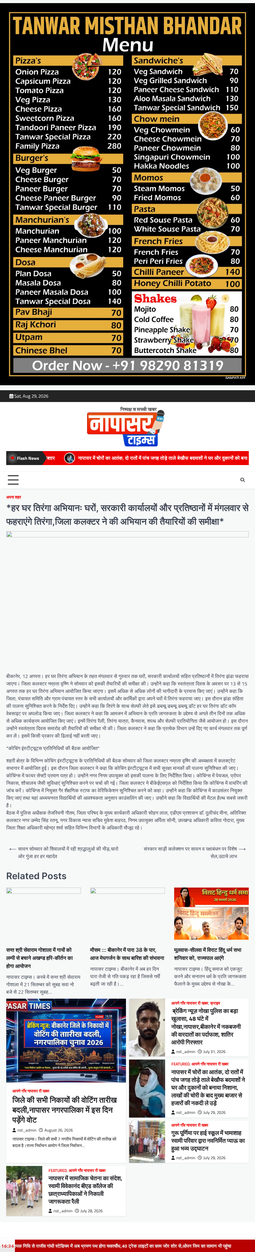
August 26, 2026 (58, 1130)
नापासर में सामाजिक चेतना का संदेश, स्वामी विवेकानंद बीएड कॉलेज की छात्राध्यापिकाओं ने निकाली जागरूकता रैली (85, 1189)
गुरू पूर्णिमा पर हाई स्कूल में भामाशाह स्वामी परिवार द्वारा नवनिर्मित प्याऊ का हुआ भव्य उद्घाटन (208, 1140)
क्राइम (215, 1003)
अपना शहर (13, 497)
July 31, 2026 (214, 1052)
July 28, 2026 (92, 1211)
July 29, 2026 (214, 1112)
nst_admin (26, 1130)
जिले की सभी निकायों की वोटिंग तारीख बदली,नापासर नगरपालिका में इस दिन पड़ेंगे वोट (64, 1110)
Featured (180, 1064)
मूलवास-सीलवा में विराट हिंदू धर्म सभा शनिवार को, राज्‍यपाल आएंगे (207, 954)
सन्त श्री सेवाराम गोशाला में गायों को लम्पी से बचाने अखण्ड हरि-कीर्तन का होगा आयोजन (39, 958)
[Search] (242, 480)
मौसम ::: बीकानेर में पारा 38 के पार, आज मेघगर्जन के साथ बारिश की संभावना (127, 954)
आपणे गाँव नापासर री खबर (30, 1091)
